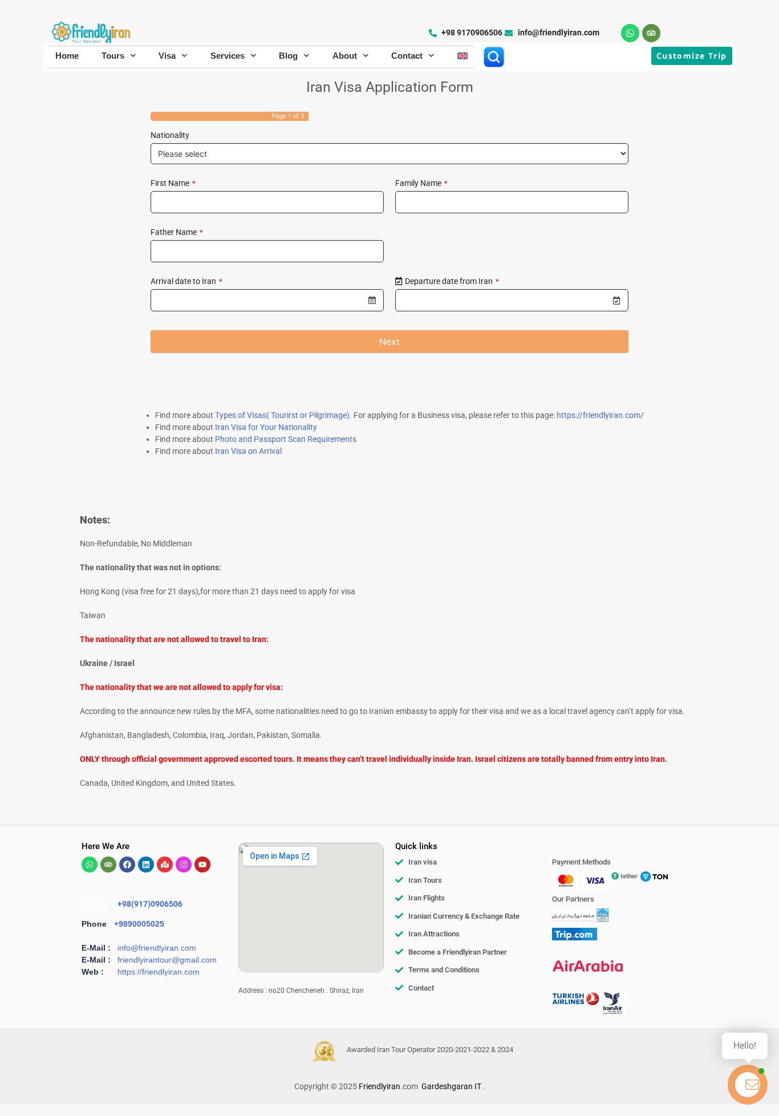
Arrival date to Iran (186, 281)
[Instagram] (184, 864)
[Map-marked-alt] (165, 864)
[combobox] (267, 300)
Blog (288, 55)
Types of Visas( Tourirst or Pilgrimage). (283, 415)
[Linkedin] (146, 864)
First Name (173, 183)
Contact (407, 55)
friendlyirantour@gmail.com (167, 959)
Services (227, 55)
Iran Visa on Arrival (248, 451)
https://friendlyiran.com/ (600, 415)
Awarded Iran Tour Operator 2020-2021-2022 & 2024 (430, 1049)
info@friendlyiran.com (156, 947)
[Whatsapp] (630, 33)
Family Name (421, 183)
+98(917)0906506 (149, 903)
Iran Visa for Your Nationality (266, 427)
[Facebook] (127, 864)
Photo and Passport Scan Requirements (285, 439)
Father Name (177, 232)
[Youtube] (202, 864)
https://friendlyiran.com (158, 971)
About (344, 55)
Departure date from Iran (452, 281)
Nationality (170, 135)
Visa (167, 55)
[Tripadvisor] (651, 33)
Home (67, 55)
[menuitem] (462, 56)
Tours (113, 55)
